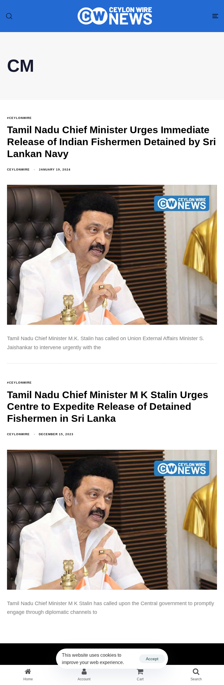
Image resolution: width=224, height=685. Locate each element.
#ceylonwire (19, 118)
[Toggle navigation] (182, 16)
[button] (9, 16)
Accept (152, 658)
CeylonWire (18, 169)
